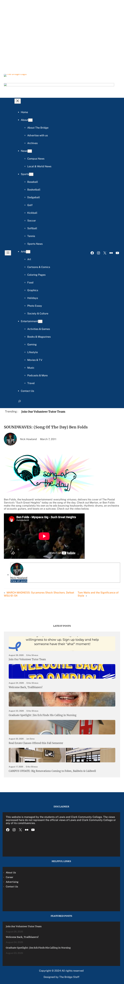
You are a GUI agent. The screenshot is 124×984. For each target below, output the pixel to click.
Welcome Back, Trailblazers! (25, 687)
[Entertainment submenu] (40, 321)
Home (24, 112)
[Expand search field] (19, 402)
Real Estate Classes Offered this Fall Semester (36, 743)
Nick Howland (18, 577)
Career (9, 877)
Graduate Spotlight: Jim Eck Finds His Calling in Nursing (42, 715)
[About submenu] (30, 120)
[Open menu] (8, 253)
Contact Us (12, 886)
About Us (11, 872)
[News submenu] (29, 151)
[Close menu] (17, 101)
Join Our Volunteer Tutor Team (43, 411)
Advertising (12, 881)
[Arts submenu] (28, 251)
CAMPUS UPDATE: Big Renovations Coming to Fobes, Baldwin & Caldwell (52, 771)
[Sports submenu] (31, 174)
